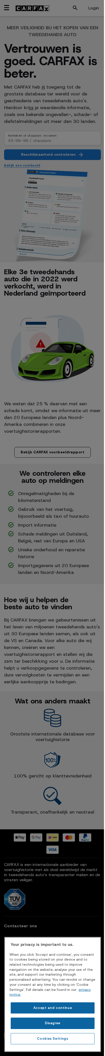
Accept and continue (52, 1008)
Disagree (52, 1023)
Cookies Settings (52, 1038)
